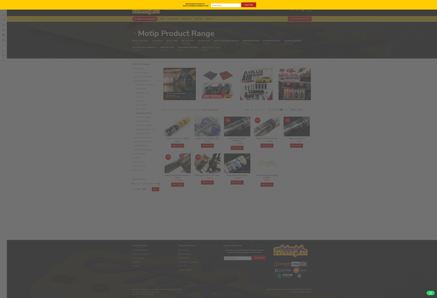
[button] (430, 293)
